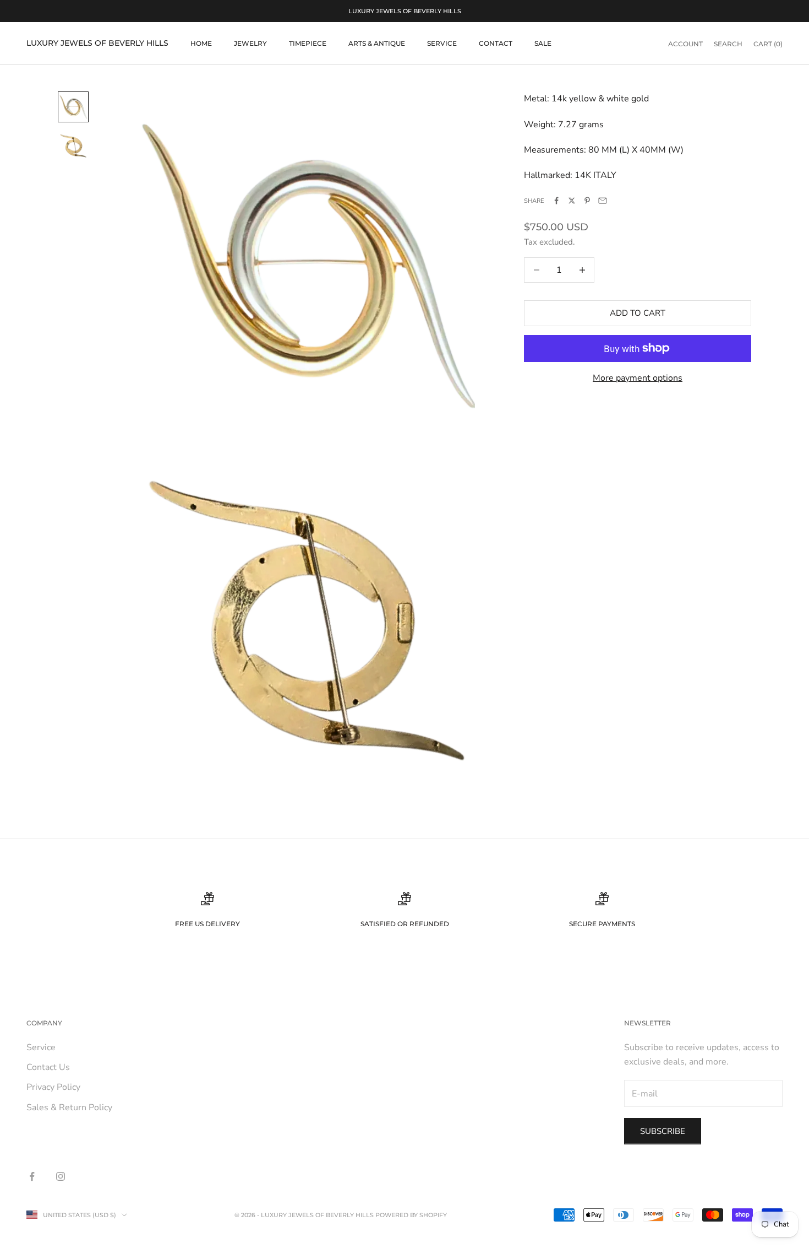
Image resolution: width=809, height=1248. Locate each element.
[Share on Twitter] (571, 200)
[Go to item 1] (73, 106)
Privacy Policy (53, 1087)
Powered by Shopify (411, 1215)
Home (201, 43)
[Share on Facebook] (556, 200)
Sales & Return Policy (69, 1107)
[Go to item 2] (73, 146)
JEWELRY (250, 43)
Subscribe (662, 1131)
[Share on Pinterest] (587, 200)
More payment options (637, 378)
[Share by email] (602, 200)
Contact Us (48, 1067)
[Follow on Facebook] (31, 1176)
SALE (542, 43)
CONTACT (495, 43)
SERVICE (442, 43)
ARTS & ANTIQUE (376, 43)
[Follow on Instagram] (60, 1176)
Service (41, 1047)
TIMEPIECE (307, 43)
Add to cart (637, 312)
